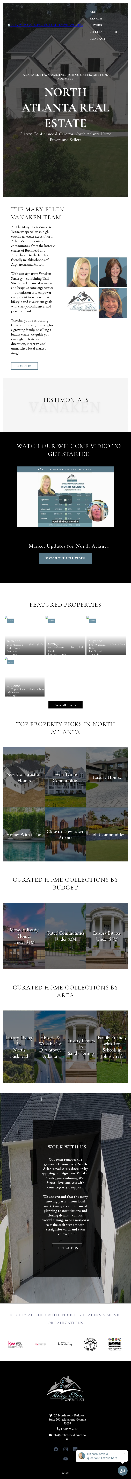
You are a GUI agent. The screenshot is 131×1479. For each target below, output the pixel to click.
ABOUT (95, 12)
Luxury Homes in (81, 1044)
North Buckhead (19, 1053)
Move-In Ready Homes (24, 933)
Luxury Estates (107, 933)
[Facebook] (56, 1449)
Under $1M (24, 942)
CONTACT (98, 39)
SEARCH (96, 18)
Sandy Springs (81, 1053)
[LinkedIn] (75, 1449)
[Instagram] (65, 1449)
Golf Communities (107, 834)
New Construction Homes (24, 777)
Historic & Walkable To (50, 1040)
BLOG (114, 32)
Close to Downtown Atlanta (65, 834)
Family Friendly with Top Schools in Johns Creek (112, 1046)
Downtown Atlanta (50, 1053)
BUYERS (96, 25)
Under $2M (65, 939)
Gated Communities (65, 933)
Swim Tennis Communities (65, 777)
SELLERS (96, 32)
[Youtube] (65, 1459)
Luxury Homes (107, 777)
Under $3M (107, 939)
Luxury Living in (18, 1040)
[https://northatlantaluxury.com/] (45, 25)
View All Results (65, 705)
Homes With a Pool (24, 834)
